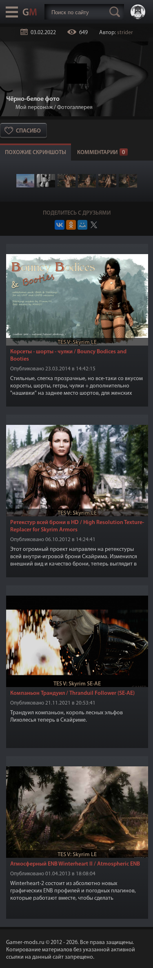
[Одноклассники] (71, 225)
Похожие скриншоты (35, 153)
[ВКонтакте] (59, 225)
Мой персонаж (34, 107)
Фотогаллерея (75, 107)
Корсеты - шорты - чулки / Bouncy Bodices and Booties (68, 355)
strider (125, 33)
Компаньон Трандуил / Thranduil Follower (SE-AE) (72, 693)
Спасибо (28, 131)
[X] (94, 225)
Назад (9, 107)
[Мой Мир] (82, 225)
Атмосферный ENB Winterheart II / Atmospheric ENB (75, 864)
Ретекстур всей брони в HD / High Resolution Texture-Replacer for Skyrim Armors (77, 526)
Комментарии (101, 153)
